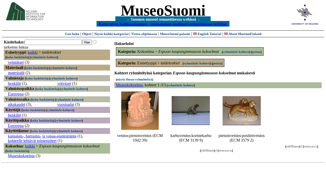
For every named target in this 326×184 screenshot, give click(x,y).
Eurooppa (16, 94)
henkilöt (14, 83)
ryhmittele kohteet (44, 57)
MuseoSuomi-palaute (175, 34)
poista (256, 52)
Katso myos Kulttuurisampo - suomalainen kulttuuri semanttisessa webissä (163, 23)
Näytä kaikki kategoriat (111, 34)
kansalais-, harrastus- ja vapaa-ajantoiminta (42, 136)
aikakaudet (16, 104)
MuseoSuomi (163, 10)
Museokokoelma (21, 156)
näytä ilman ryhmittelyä (134, 79)
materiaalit (16, 73)
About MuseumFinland (244, 34)
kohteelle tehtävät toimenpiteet (32, 141)
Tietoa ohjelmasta (144, 34)
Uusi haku (72, 34)
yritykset (64, 83)
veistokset (16, 62)
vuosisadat (65, 104)
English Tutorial (209, 34)
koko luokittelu (17, 57)
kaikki (33, 52)
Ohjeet (86, 34)
